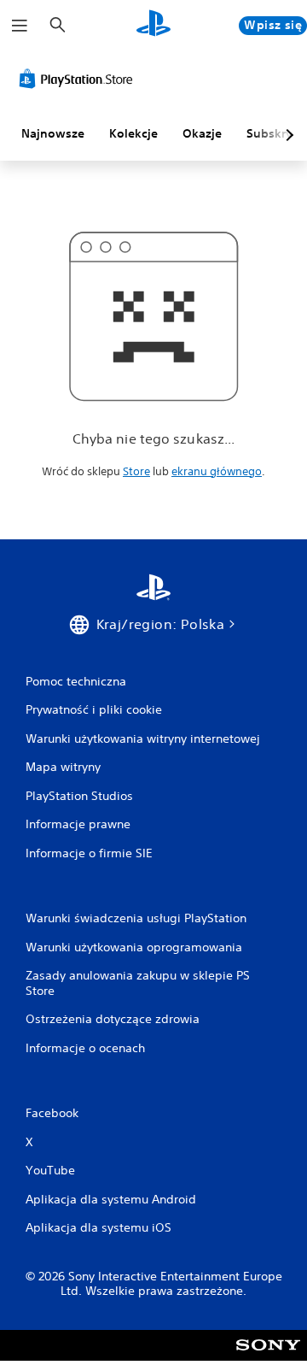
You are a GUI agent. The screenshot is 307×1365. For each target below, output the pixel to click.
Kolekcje (133, 133)
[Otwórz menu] (19, 25)
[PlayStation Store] (79, 78)
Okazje (202, 133)
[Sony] (268, 1357)
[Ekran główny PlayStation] (153, 25)
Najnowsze (52, 133)
